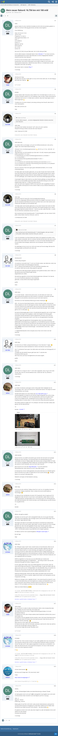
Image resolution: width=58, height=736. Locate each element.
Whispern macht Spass (42, 531)
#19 (55, 666)
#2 (55, 74)
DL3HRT (21, 409)
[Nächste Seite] (7, 16)
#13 (55, 452)
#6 (55, 194)
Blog (30, 67)
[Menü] (56, 1)
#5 (55, 139)
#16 (55, 541)
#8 (55, 255)
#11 (55, 365)
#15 (55, 511)
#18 (55, 635)
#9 (55, 289)
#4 (55, 113)
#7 (55, 225)
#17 (55, 603)
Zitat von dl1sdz (22, 117)
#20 (55, 686)
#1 (55, 20)
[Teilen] (56, 16)
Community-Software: (29, 734)
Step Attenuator (32, 466)
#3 (55, 89)
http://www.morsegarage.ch (22, 677)
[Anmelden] (52, 2)
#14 (55, 484)
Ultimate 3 (40, 54)
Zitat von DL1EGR (22, 229)
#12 (55, 382)
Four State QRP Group (41, 393)
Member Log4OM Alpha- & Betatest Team (25, 599)
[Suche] (49, 1)
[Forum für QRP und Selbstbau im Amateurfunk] (2, 1)
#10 (55, 339)
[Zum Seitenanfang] (55, 734)
